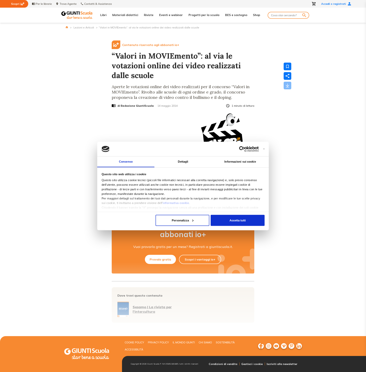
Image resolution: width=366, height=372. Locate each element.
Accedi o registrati (333, 4)
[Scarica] (287, 85)
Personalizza (180, 220)
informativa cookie (176, 203)
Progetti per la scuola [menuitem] (204, 15)
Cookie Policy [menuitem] (134, 342)
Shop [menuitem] (256, 15)
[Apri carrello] (314, 4)
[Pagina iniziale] (67, 27)
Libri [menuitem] (103, 15)
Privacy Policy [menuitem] (158, 342)
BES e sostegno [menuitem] (236, 15)
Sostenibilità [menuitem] (225, 342)
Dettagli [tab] (183, 161)
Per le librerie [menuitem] (44, 3)
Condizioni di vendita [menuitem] (223, 364)
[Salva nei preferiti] (287, 66)
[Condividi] (287, 76)
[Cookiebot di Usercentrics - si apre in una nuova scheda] (242, 149)
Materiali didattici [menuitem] (125, 15)
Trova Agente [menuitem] (68, 3)
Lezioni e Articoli (84, 27)
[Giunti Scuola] (77, 15)
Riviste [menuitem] (148, 15)
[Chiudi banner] (264, 149)
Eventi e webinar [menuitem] (171, 15)
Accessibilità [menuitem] (134, 349)
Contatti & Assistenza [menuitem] (98, 3)
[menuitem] (261, 346)
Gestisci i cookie (252, 364)
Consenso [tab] (126, 161)
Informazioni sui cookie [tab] (240, 161)
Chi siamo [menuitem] (205, 342)
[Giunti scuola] (90, 354)
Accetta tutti (238, 220)
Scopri (15, 4)
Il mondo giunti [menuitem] (184, 342)
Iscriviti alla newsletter (282, 364)
